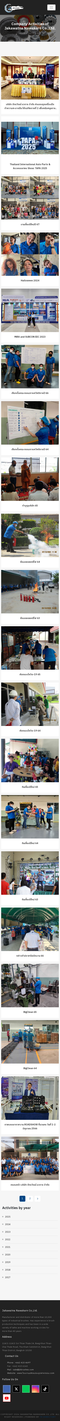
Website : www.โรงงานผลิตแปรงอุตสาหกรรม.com (30, 1373)
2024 (7, 1224)
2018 (7, 1270)
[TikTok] (45, 1388)
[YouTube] (6, 1398)
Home (22, 33)
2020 (7, 1255)
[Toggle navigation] (51, 7)
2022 (7, 1239)
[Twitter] (16, 1388)
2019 (7, 1262)
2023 (7, 1232)
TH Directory (48, 1417)
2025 (7, 1217)
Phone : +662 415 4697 (19, 1362)
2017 (7, 1277)
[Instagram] (35, 1389)
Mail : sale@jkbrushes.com (20, 1369)
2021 (7, 1247)
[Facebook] (6, 1389)
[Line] (26, 1389)
